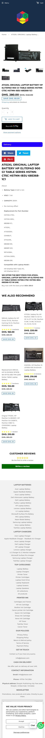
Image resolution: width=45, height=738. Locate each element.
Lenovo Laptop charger (22, 550)
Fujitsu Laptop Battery (22, 503)
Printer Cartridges (22, 577)
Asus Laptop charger (23, 541)
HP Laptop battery (22, 506)
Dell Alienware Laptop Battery (22, 497)
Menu (7, 3)
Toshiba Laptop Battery (23, 528)
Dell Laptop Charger (22, 544)
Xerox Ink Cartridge (22, 618)
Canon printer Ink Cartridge (22, 610)
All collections (22, 591)
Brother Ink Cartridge (22, 607)
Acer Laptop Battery (22, 489)
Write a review (22, 466)
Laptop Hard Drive (22, 580)
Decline (21, 727)
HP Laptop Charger (22, 547)
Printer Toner (22, 574)
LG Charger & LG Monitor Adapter (22, 552)
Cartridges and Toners (22, 602)
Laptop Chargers (22, 572)
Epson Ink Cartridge (22, 613)
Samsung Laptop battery (22, 522)
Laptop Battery (22, 569)
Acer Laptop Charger (22, 536)
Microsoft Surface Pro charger (22, 555)
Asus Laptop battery (22, 494)
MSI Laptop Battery (22, 517)
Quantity (5, 108)
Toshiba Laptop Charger (22, 561)
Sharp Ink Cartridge (22, 616)
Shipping (5, 102)
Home (4, 34)
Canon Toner (22, 627)
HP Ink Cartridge (22, 605)
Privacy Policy (22, 635)
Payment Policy (22, 646)
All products (22, 594)
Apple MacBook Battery (23, 492)
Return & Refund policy (22, 640)
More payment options (12, 132)
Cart (41, 3)
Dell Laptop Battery (22, 500)
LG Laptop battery (22, 511)
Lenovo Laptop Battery (22, 508)
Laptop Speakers (22, 588)
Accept (21, 721)
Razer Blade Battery (22, 519)
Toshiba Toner (22, 624)
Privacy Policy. (20, 715)
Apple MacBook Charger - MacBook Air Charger (22, 539)
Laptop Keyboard (22, 583)
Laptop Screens (22, 585)
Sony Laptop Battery (22, 525)
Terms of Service (22, 643)
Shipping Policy (22, 637)
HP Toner (22, 621)
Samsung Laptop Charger (22, 558)
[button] (7, 329)
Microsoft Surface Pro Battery (22, 514)
